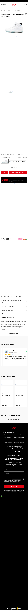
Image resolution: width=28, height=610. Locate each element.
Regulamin (16, 440)
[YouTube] (19, 451)
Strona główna (4, 10)
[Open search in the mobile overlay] (3, 5)
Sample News (7, 437)
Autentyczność (17, 434)
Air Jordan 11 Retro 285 (19, 396)
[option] (14, 26)
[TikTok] (15, 451)
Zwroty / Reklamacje (19, 437)
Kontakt (6, 440)
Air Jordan (10, 10)
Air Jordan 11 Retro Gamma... (6, 396)
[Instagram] (12, 451)
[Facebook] (8, 451)
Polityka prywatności (19, 442)
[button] (22, 5)
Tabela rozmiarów (22, 157)
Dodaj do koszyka (17, 172)
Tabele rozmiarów (8, 442)
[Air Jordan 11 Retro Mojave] (17, 161)
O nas (5, 434)
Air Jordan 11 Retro (16, 10)
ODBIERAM (14, 486)
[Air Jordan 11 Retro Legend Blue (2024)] (5, 161)
